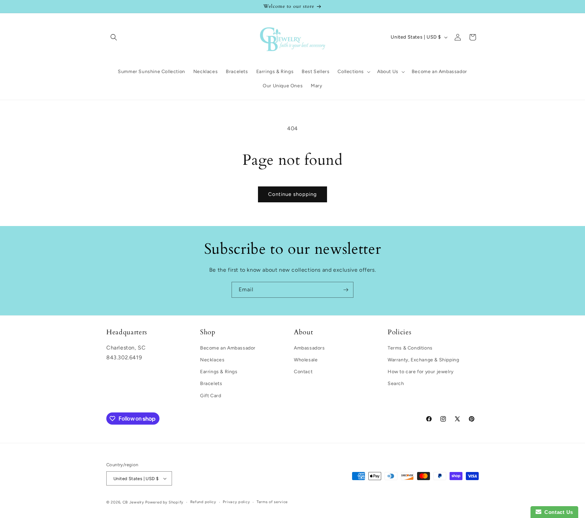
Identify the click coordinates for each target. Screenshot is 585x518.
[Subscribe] (345, 290)
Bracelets (211, 383)
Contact (303, 372)
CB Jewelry (133, 502)
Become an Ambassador (228, 348)
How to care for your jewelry (421, 372)
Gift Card (210, 396)
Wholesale (306, 360)
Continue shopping (292, 194)
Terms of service (272, 502)
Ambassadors (309, 348)
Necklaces (212, 360)
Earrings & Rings (219, 372)
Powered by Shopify (164, 502)
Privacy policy (236, 502)
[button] (113, 37)
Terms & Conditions (410, 348)
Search (396, 383)
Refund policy (203, 502)
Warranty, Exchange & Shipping (423, 360)
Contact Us (557, 512)
